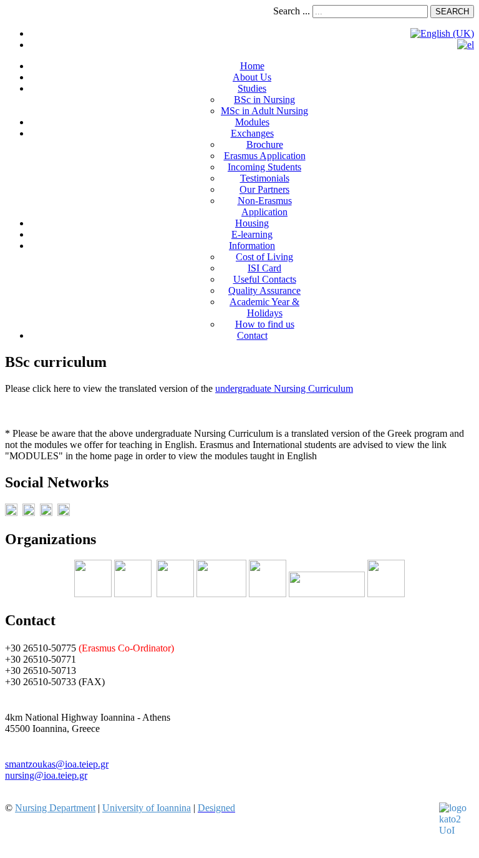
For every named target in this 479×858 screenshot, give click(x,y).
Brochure (264, 144)
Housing (252, 223)
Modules (252, 122)
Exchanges (252, 133)
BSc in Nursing (264, 99)
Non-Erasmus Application (265, 206)
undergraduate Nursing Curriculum (284, 388)
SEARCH (452, 11)
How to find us (264, 324)
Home (252, 66)
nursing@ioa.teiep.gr (46, 775)
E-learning (252, 234)
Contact (252, 335)
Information (252, 245)
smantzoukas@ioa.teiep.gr (57, 764)
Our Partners (264, 189)
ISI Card (264, 268)
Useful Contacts (264, 279)
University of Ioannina (146, 807)
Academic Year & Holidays (264, 307)
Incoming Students (264, 167)
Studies (252, 88)
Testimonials (264, 178)
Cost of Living (264, 256)
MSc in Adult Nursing (264, 110)
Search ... (291, 11)
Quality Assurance (264, 290)
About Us (252, 77)
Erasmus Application (265, 155)
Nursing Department (55, 807)
